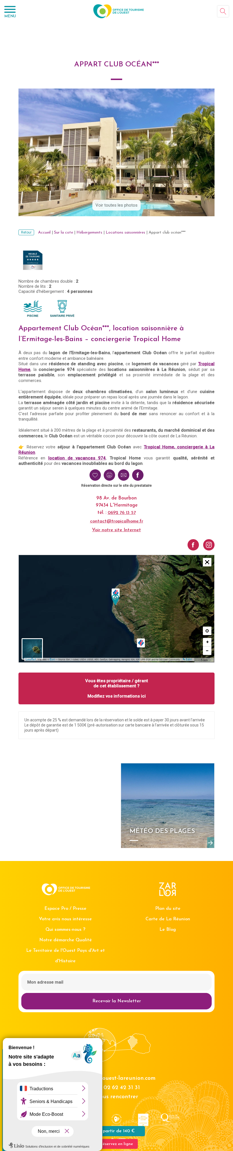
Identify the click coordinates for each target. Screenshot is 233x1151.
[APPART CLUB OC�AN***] (115, 600)
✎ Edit (187, 659)
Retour (26, 232)
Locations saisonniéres (125, 232)
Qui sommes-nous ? (65, 929)
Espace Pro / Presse (65, 908)
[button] (207, 562)
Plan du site (167, 908)
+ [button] (207, 642)
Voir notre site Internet (116, 530)
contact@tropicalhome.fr (116, 521)
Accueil (44, 232)
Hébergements (89, 232)
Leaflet (31, 659)
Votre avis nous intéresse (65, 919)
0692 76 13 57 (122, 513)
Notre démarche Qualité (65, 940)
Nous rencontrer (116, 1097)
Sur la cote (63, 232)
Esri (52, 659)
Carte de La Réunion (167, 919)
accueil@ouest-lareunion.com (116, 1078)
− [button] (207, 650)
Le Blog (167, 929)
